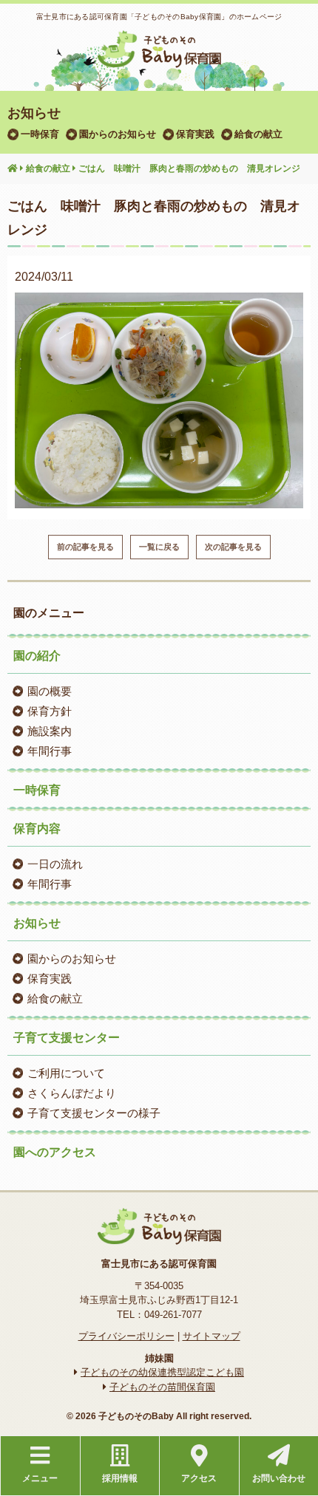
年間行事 (49, 751)
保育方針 (49, 711)
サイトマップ (211, 1336)
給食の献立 (258, 134)
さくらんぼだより (71, 1093)
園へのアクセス (54, 1152)
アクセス (199, 1478)
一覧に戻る (159, 546)
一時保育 (40, 134)
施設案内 (49, 731)
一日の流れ (55, 864)
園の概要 (49, 691)
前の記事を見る (85, 546)
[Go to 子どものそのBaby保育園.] (12, 169)
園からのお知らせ (117, 134)
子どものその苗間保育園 (162, 1387)
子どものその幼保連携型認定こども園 (162, 1372)
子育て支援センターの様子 (93, 1113)
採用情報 (120, 1478)
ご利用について (66, 1073)
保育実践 (195, 134)
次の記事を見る (233, 546)
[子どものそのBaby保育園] (159, 58)
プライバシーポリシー (126, 1336)
